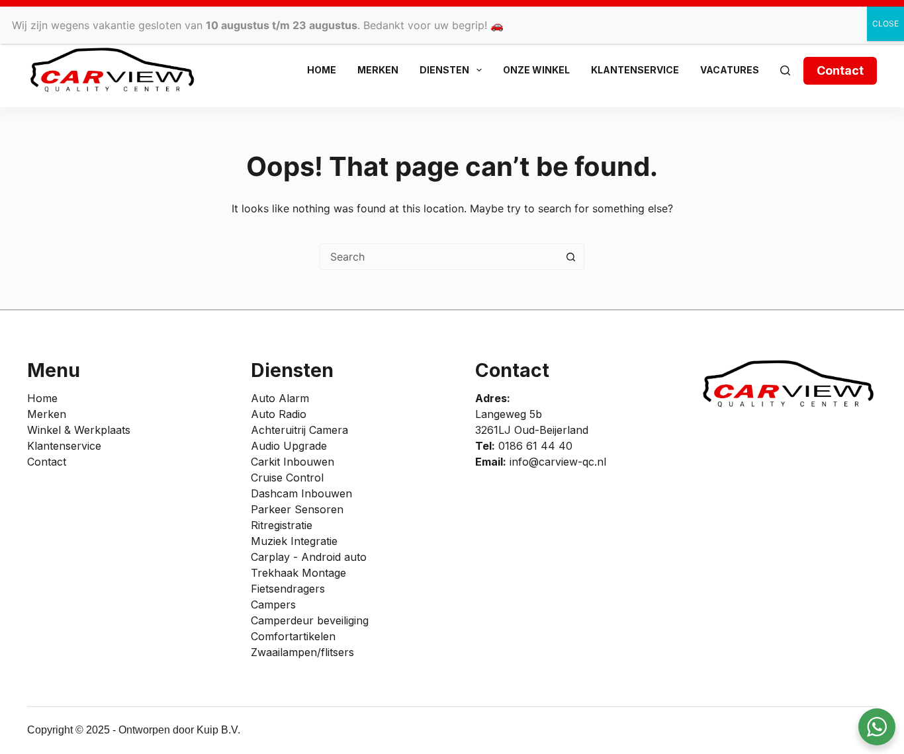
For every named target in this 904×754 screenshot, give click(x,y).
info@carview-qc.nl (558, 461)
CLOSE (885, 23)
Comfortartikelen (293, 636)
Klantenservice (635, 69)
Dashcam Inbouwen (301, 493)
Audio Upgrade (289, 445)
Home (321, 69)
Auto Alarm (280, 398)
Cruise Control (287, 477)
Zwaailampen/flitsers (302, 652)
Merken (377, 69)
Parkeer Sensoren (297, 509)
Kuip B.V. (218, 729)
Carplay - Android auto (309, 557)
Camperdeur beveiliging (310, 620)
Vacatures (729, 69)
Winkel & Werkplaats (78, 430)
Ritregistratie (281, 525)
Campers (273, 604)
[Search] (785, 70)
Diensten (444, 69)
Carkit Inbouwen (292, 461)
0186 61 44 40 (535, 445)
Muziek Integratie (294, 541)
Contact (840, 70)
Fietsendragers (288, 588)
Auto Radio (278, 414)
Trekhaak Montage (298, 572)
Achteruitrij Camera (299, 430)
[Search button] (570, 256)
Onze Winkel (536, 69)
